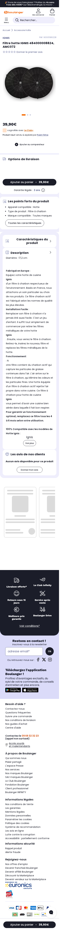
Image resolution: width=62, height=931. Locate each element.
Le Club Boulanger (15, 781)
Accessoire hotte (22, 30)
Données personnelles (18, 815)
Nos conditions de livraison (20, 720)
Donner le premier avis (29, 52)
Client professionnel (16, 788)
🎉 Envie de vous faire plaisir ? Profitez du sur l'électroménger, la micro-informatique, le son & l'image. (29, 3)
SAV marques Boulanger (19, 777)
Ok (49, 651)
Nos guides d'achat (16, 724)
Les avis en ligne (14, 830)
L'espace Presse (14, 765)
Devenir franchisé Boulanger (21, 868)
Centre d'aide (13, 727)
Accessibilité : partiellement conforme (27, 838)
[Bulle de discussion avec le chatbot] (51, 912)
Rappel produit (13, 848)
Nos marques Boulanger (19, 773)
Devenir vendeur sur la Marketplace (25, 879)
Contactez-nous (15, 708)
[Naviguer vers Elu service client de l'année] (29, 894)
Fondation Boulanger (17, 784)
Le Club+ (28, 130)
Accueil (6, 30)
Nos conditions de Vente (19, 804)
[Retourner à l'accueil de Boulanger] (13, 12)
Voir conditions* (29, 626)
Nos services (12, 769)
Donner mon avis (29, 469)
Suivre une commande (18, 716)
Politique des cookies (17, 823)
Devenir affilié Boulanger (19, 871)
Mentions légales (15, 811)
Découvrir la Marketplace (19, 875)
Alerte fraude (13, 852)
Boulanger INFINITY (15, 792)
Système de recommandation (23, 827)
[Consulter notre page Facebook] (38, 661)
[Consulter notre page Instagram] (50, 661)
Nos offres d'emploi (16, 864)
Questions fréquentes (18, 712)
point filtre (42, 134)
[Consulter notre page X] (44, 661)
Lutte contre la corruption (20, 834)
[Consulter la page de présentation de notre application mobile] (13, 690)
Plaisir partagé (13, 762)
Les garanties (13, 808)
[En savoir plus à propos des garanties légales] (43, 190)
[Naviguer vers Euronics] (29, 885)
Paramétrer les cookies (18, 819)
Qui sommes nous (15, 758)
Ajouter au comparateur (32, 144)
